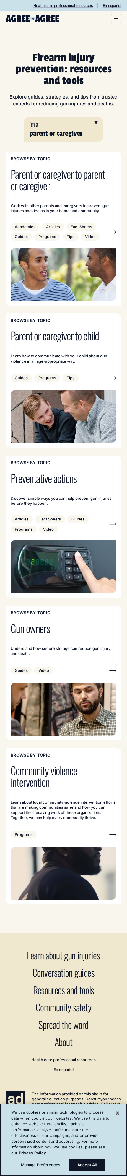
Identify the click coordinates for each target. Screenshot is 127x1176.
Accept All (87, 1164)
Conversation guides (63, 972)
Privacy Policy (32, 1152)
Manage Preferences (40, 1164)
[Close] (117, 1113)
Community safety (63, 1007)
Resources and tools (63, 990)
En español (112, 5)
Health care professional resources (63, 5)
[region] (63, 1140)
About (63, 1042)
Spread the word (63, 1025)
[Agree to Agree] (32, 18)
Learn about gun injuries (63, 955)
